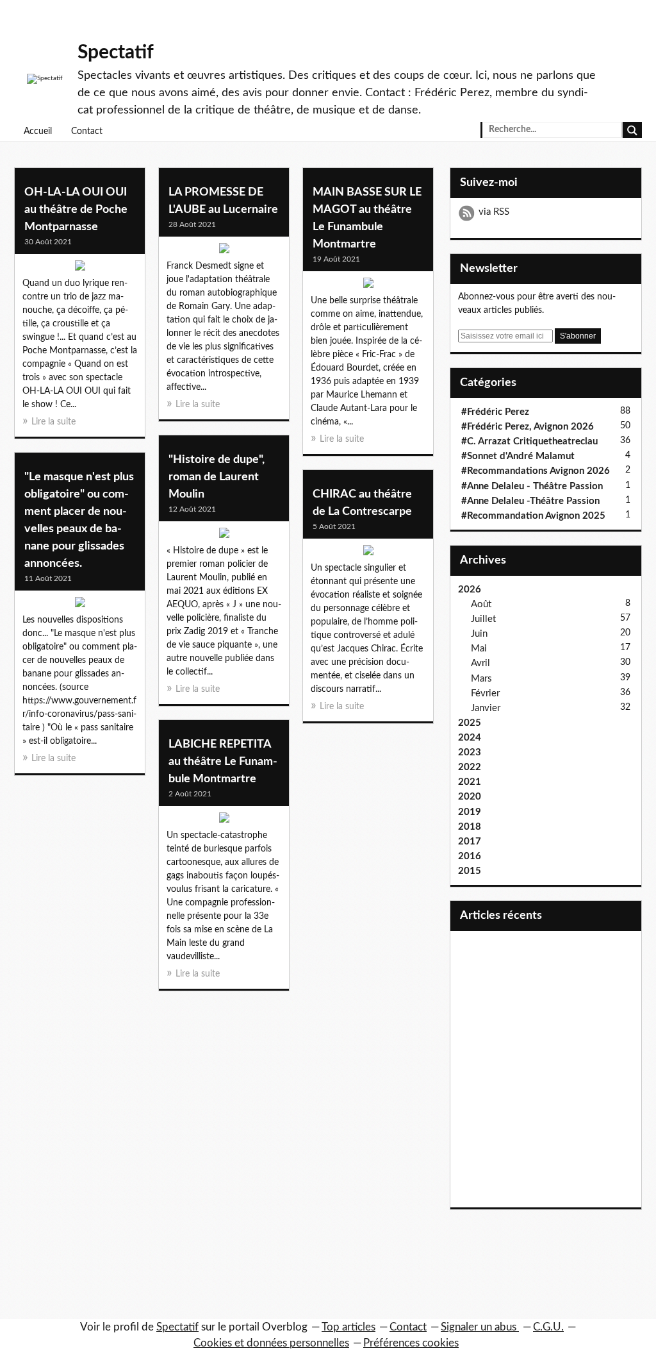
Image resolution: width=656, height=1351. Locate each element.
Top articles (348, 1327)
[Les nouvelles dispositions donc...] (79, 605)
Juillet (483, 619)
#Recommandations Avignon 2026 (535, 471)
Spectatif (116, 52)
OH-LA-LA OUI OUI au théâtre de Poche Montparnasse (75, 210)
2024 (469, 738)
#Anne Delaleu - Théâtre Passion (532, 486)
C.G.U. (548, 1327)
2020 (469, 796)
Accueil (38, 131)
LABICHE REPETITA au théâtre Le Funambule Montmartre (222, 762)
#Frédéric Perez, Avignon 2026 (527, 427)
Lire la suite (53, 421)
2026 (469, 589)
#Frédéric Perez (495, 412)
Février (485, 693)
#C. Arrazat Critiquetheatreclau (529, 441)
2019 (469, 812)
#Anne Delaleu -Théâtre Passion (530, 501)
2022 (469, 767)
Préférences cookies (411, 1343)
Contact (86, 131)
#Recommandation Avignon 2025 (533, 516)
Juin (479, 634)
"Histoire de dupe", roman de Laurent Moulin (216, 477)
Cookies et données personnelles (271, 1343)
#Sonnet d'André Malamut (518, 456)
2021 (469, 782)
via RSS (494, 212)
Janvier (485, 708)
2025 (469, 723)
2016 (469, 856)
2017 (469, 841)
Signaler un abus (480, 1327)
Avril (480, 663)
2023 (469, 752)
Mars (481, 679)
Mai (479, 648)
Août (481, 604)
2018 (469, 827)
